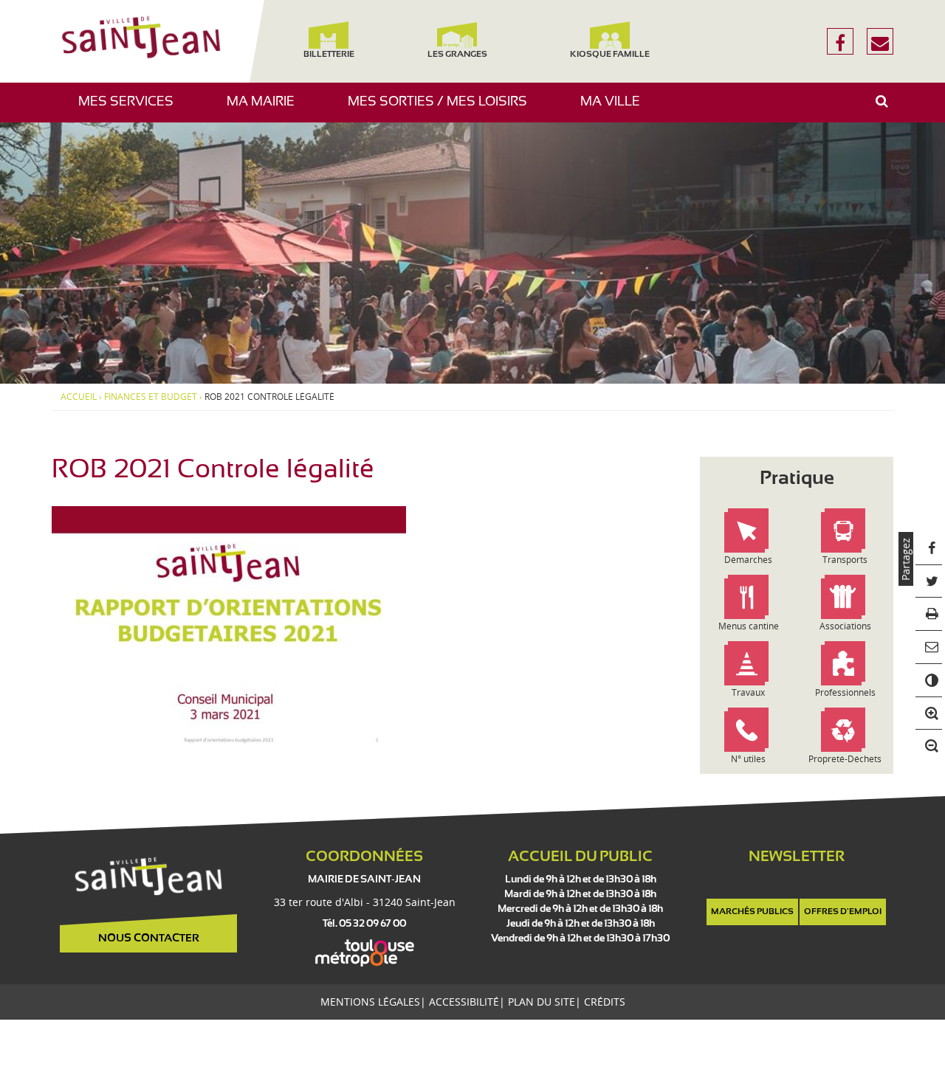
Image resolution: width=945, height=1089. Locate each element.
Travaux (748, 692)
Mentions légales (370, 1002)
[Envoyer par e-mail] (929, 647)
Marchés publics (752, 912)
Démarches (748, 559)
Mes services (131, 108)
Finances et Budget (150, 397)
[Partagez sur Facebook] (929, 549)
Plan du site (541, 1002)
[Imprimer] (929, 615)
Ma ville (615, 108)
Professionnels (845, 692)
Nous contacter (148, 938)
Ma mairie (266, 108)
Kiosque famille (610, 54)
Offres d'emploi (843, 912)
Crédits (604, 1002)
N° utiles (748, 759)
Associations (845, 626)
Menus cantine (748, 626)
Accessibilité (464, 1002)
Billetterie (328, 54)
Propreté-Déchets (845, 759)
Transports (844, 559)
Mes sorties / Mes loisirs (443, 108)
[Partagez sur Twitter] (929, 582)
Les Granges (457, 54)
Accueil (79, 397)
